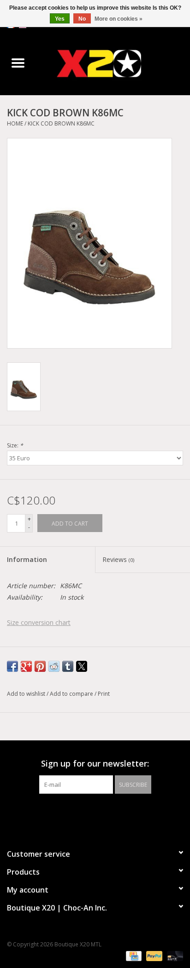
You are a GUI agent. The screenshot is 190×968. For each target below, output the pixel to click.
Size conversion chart (39, 622)
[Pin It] (40, 666)
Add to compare (72, 694)
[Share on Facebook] (12, 666)
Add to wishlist (27, 694)
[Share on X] (81, 666)
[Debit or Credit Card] (173, 955)
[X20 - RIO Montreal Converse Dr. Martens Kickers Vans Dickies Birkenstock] (113, 63)
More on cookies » (118, 19)
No (82, 19)
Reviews (118, 559)
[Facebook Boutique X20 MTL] (86, 812)
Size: (15, 445)
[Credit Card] (133, 955)
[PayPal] (153, 955)
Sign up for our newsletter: (95, 763)
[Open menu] (18, 62)
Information (27, 559)
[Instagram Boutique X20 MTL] (103, 812)
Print (104, 694)
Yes (60, 19)
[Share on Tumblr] (67, 666)
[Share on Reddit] (53, 666)
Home (15, 123)
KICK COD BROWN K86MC (61, 123)
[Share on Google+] (26, 666)
